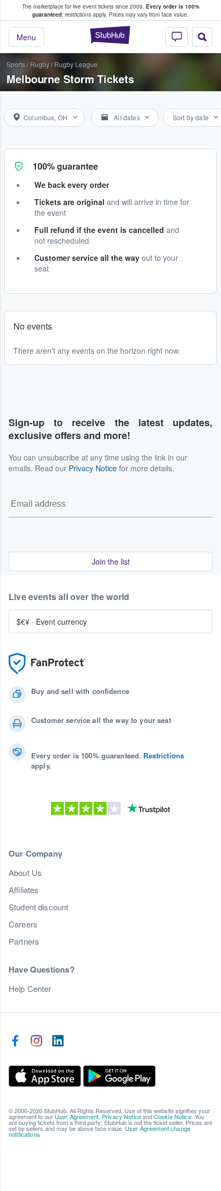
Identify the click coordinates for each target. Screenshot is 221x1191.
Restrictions (163, 755)
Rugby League (76, 64)
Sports (15, 64)
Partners (24, 941)
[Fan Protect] (47, 664)
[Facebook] (15, 1041)
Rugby (39, 64)
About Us (25, 872)
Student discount (38, 907)
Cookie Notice (172, 1116)
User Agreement (77, 1116)
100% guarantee (65, 166)
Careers (23, 924)
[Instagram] (36, 1041)
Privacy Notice (93, 468)
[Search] (202, 37)
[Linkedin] (57, 1041)
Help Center (30, 988)
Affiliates (24, 890)
